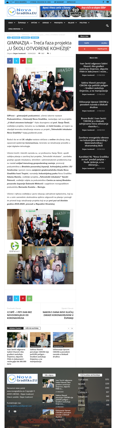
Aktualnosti (82, 397)
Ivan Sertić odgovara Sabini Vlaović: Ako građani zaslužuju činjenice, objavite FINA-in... (64, 384)
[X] (16, 61)
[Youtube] (107, 2)
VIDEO (81, 401)
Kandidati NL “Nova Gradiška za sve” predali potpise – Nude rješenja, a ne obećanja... (94, 160)
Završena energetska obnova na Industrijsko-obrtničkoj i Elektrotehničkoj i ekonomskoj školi (94, 141)
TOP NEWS (35, 37)
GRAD (10, 23)
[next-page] (72, 328)
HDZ (9, 346)
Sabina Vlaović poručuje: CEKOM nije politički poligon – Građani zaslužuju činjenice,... (64, 399)
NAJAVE (71, 23)
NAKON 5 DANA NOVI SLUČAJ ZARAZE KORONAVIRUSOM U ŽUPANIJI (58, 315)
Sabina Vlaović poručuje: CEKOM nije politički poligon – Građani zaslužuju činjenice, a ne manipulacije (39, 355)
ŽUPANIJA (22, 23)
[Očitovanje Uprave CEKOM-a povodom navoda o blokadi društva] (63, 339)
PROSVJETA (58, 23)
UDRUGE (45, 23)
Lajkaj (104, 43)
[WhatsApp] (29, 61)
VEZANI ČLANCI (15, 328)
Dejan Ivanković (19, 53)
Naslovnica (11, 35)
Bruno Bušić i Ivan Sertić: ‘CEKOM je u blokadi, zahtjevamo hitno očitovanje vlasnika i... (93, 122)
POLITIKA (83, 23)
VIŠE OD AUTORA (31, 328)
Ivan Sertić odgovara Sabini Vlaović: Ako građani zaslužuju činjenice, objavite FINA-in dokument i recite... (94, 67)
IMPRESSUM (71, 2)
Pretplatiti (102, 49)
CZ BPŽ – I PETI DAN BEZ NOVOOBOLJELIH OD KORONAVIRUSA (19, 315)
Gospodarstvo (35, 346)
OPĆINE (34, 23)
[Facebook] (103, 2)
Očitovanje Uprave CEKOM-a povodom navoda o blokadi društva (61, 353)
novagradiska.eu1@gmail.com (19, 406)
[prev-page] (68, 328)
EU (18, 35)
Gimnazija (25, 37)
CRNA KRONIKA (14, 29)
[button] (107, 26)
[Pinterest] (23, 61)
